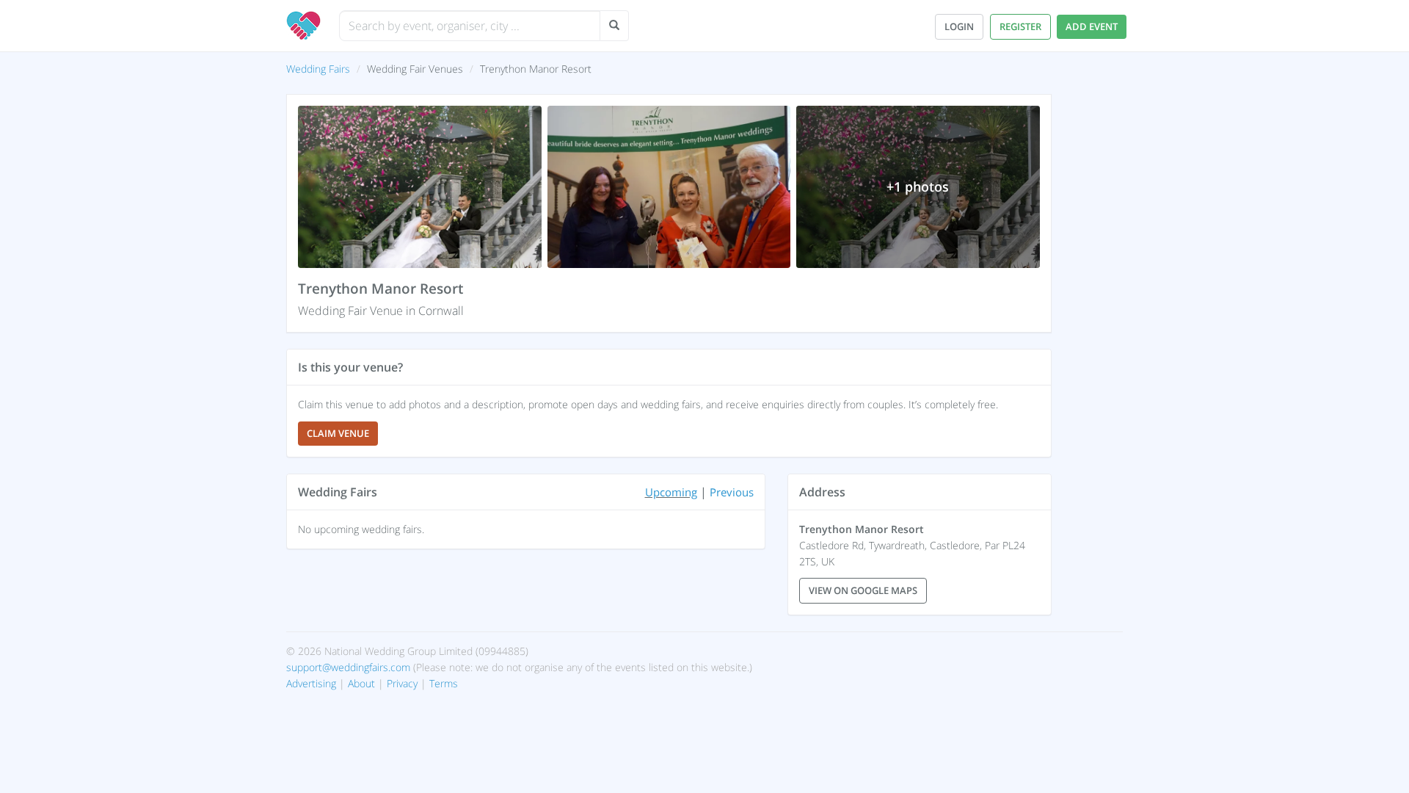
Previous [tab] (732, 492)
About (361, 683)
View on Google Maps (863, 590)
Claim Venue (338, 433)
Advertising (311, 683)
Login (959, 26)
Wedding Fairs (318, 69)
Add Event (1092, 26)
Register (1020, 26)
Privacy (402, 683)
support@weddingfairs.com (348, 667)
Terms (443, 683)
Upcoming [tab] (671, 492)
